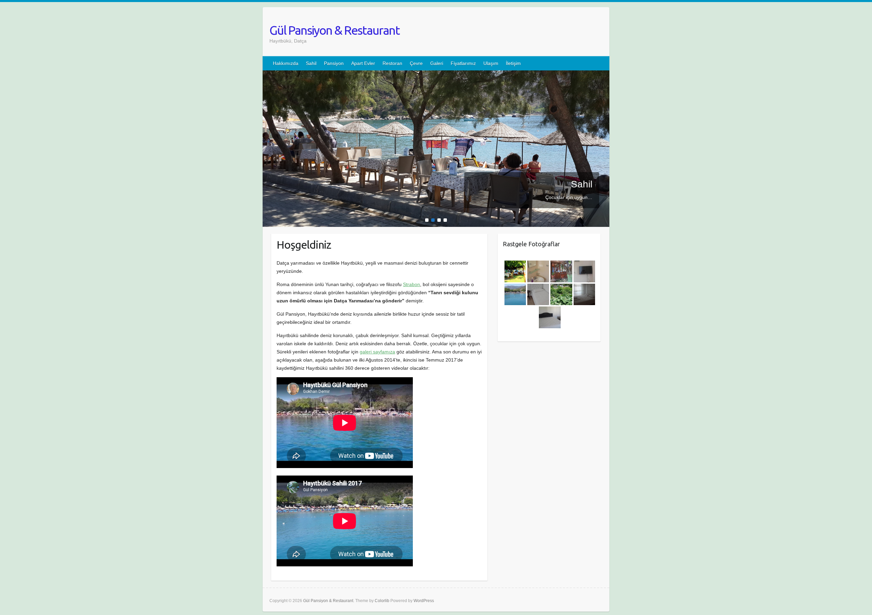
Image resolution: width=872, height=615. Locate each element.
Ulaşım (490, 63)
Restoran (392, 63)
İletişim (513, 63)
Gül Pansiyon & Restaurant (334, 30)
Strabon (411, 284)
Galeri (436, 63)
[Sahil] (436, 74)
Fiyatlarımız (463, 63)
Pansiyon (334, 63)
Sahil (311, 63)
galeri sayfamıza (377, 351)
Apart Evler (363, 63)
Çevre (416, 63)
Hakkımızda (285, 63)
